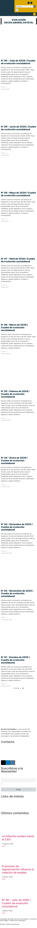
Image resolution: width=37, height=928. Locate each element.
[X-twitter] (3, 762)
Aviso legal (4, 920)
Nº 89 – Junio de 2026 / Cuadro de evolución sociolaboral (18, 128)
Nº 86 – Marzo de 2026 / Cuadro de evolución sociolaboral (14, 327)
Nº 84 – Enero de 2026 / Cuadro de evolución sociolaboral (14, 460)
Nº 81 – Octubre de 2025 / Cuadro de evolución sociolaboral (15, 660)
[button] (17, 9)
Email (2, 777)
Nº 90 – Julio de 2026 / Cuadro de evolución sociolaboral (18, 62)
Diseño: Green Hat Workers (9, 924)
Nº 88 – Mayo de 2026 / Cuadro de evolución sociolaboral (18, 194)
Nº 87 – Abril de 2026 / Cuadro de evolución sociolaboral (18, 260)
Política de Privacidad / (17, 920)
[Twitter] (28, 3)
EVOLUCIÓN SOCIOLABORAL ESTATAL (18, 21)
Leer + (4, 846)
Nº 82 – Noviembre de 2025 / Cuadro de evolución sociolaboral (17, 593)
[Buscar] (34, 6)
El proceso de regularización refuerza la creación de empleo (18, 869)
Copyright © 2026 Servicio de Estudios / (15, 919)
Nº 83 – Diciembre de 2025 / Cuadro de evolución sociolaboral (17, 527)
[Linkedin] (31, 3)
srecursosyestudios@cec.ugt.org (12, 756)
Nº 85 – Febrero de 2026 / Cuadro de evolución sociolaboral (15, 394)
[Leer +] (4, 87)
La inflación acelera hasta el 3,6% (18, 838)
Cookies (33, 919)
